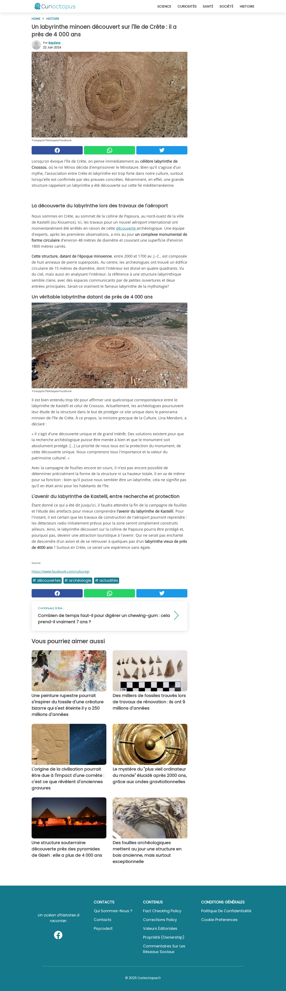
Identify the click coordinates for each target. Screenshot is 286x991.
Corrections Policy (160, 919)
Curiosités (187, 6)
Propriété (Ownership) (163, 937)
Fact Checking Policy (162, 910)
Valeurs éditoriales (160, 928)
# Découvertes (47, 580)
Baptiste (55, 43)
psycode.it (103, 928)
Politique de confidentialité (226, 910)
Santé (208, 6)
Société (226, 6)
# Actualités (106, 580)
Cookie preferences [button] (219, 919)
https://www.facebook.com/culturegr (61, 571)
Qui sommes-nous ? (113, 910)
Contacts (102, 919)
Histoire (247, 6)
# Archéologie (77, 580)
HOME (36, 19)
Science (164, 6)
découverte (126, 228)
